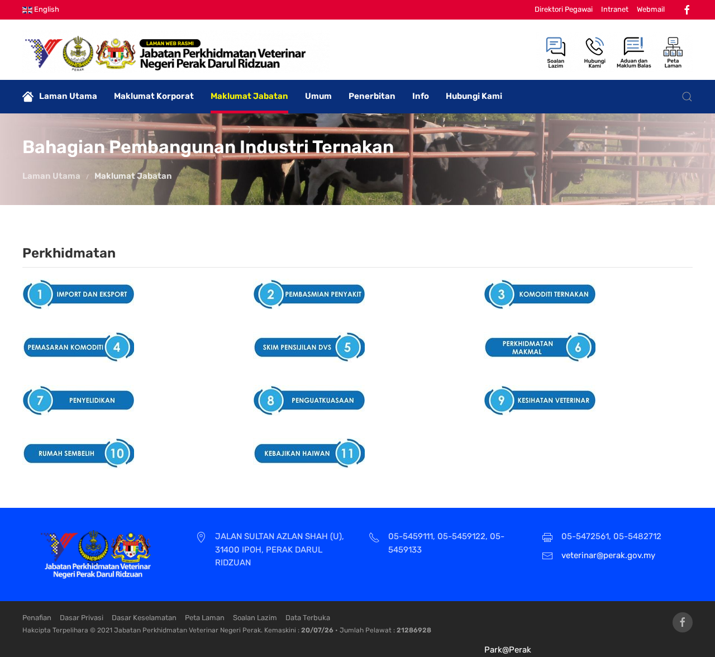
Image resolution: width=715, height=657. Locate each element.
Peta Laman (205, 617)
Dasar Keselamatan (144, 617)
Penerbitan (372, 96)
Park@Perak (507, 650)
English (45, 9)
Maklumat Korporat (154, 96)
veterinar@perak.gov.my (608, 555)
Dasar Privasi (81, 617)
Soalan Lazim (255, 617)
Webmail (651, 9)
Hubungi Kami (474, 96)
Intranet (614, 9)
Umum (318, 96)
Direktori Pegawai (564, 9)
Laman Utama (68, 96)
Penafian (36, 617)
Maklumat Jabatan (249, 96)
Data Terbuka (307, 617)
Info (420, 96)
